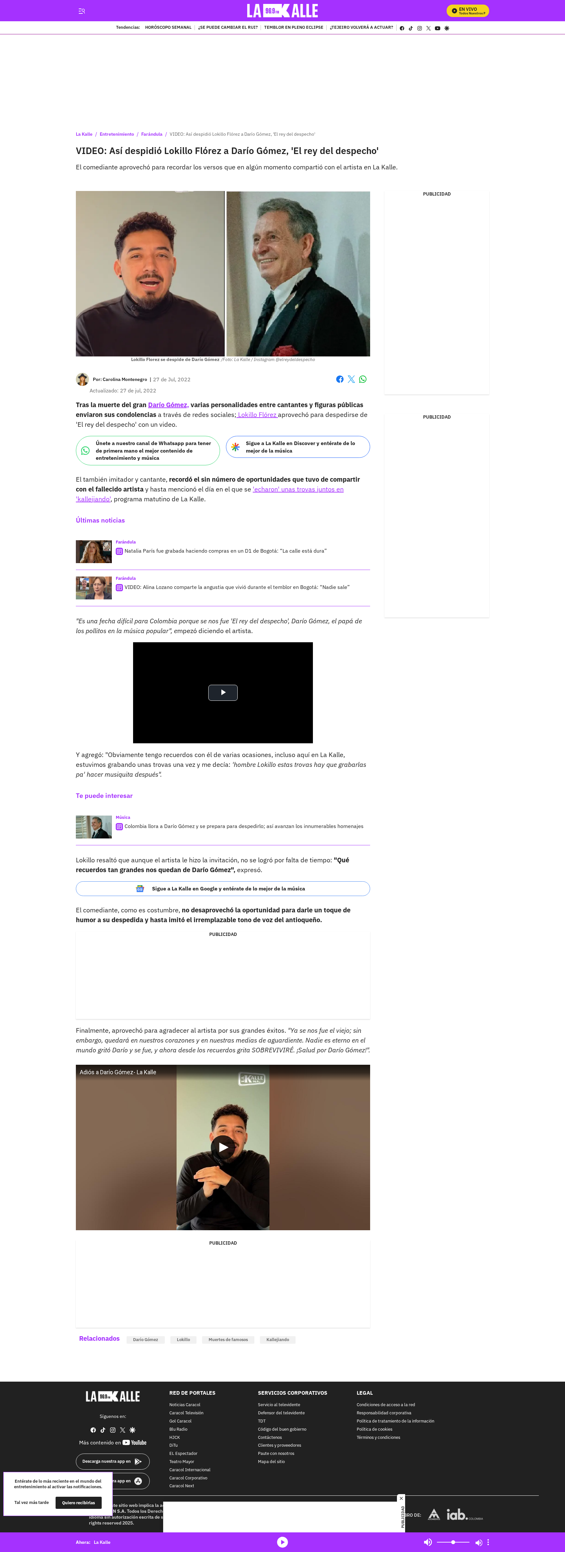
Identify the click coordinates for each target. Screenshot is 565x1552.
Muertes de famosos (228, 1339)
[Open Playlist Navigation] (488, 1542)
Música (123, 817)
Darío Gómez (145, 1339)
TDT (261, 1421)
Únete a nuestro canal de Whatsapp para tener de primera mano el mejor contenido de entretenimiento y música (153, 450)
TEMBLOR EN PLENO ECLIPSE (293, 27)
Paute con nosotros (276, 1454)
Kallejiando (277, 1339)
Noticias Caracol (184, 1405)
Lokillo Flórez (257, 414)
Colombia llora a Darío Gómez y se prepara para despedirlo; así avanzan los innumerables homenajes (244, 826)
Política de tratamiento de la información (395, 1421)
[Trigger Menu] (81, 11)
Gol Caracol (180, 1421)
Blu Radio (178, 1429)
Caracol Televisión (186, 1413)
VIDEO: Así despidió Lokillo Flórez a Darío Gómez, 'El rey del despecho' (242, 134)
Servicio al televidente (279, 1405)
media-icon (282, 1542)
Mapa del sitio (271, 1462)
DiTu (173, 1445)
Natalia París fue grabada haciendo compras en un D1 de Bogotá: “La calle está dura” (226, 550)
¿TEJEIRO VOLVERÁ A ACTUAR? (361, 27)
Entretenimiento (117, 134)
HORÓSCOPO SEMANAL (168, 27)
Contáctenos (270, 1437)
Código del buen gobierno (282, 1429)
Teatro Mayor (181, 1462)
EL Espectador (183, 1454)
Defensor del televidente (281, 1413)
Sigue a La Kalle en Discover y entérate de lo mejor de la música (300, 447)
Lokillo (183, 1339)
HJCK (174, 1437)
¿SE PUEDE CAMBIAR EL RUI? (228, 27)
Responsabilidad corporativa (384, 1413)
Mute (428, 1542)
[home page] (282, 10)
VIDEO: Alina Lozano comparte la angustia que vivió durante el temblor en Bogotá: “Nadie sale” (237, 587)
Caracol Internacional (190, 1470)
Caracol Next (181, 1486)
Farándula (152, 134)
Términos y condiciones (378, 1437)
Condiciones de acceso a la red (386, 1405)
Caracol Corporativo (188, 1478)
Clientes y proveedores (279, 1445)
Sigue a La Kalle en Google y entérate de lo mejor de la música (228, 888)
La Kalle (84, 134)
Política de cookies (374, 1429)
